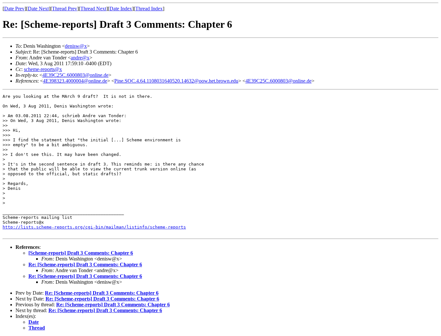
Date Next (38, 8)
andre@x (80, 57)
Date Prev (14, 8)
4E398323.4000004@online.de (75, 81)
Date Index (120, 8)
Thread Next (93, 8)
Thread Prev (64, 8)
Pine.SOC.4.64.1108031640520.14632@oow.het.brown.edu (176, 81)
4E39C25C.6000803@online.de (75, 75)
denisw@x (76, 46)
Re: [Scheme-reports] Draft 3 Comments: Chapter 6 (85, 264)
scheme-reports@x (43, 69)
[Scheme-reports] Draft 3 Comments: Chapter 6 (80, 253)
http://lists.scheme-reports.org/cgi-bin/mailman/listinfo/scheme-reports (94, 227)
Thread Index (149, 8)
